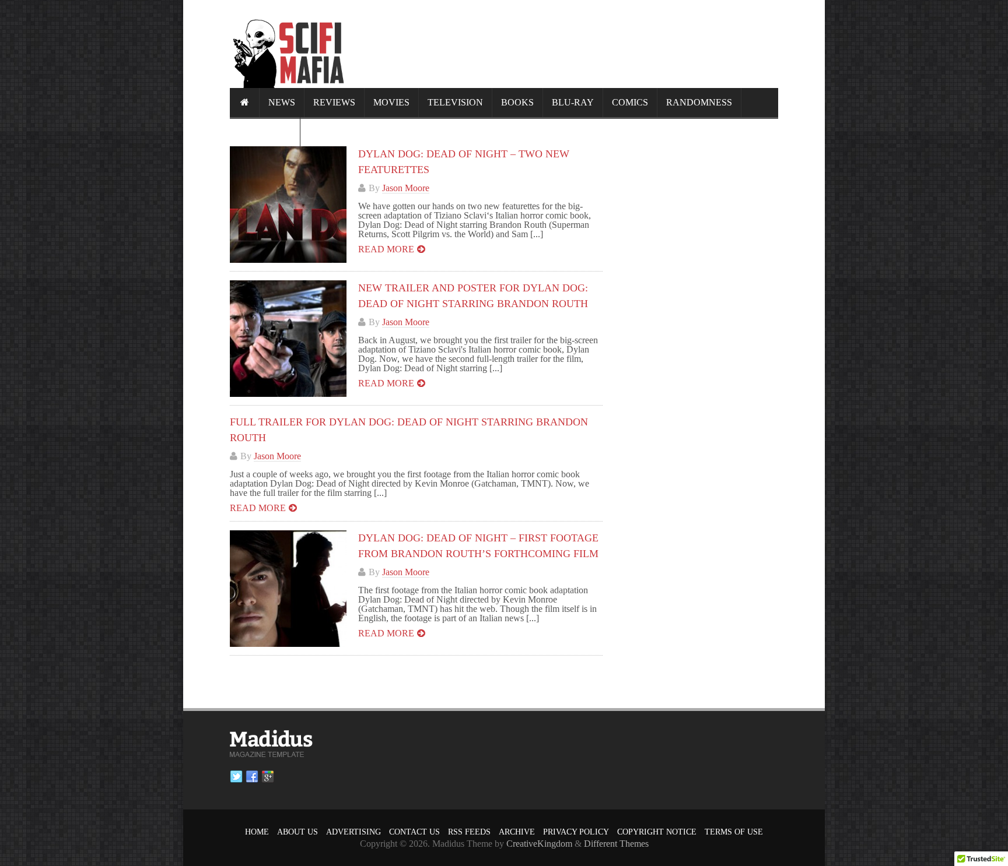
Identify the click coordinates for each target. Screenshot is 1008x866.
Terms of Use (734, 832)
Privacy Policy (576, 832)
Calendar (265, 131)
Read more (386, 249)
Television (455, 102)
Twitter (236, 776)
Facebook (252, 776)
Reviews (334, 102)
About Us (297, 832)
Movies (391, 102)
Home (257, 832)
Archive (517, 832)
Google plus (267, 776)
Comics (630, 102)
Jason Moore (405, 188)
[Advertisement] (566, 43)
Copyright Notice (656, 832)
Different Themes (616, 844)
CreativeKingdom (539, 844)
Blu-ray (573, 102)
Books (517, 102)
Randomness (699, 102)
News (281, 102)
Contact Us (414, 832)
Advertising (353, 832)
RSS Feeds (469, 832)
